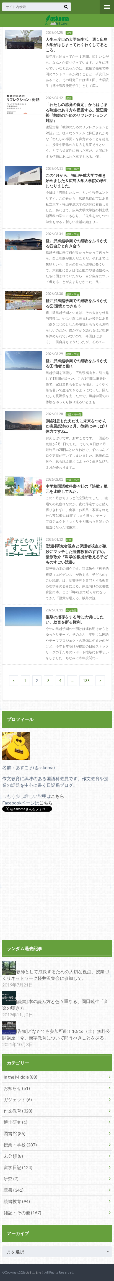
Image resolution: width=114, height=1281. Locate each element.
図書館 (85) (14, 1133)
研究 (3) (11, 1178)
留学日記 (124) (18, 1167)
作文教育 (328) (18, 1110)
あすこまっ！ (35, 1272)
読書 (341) (14, 1189)
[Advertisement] (57, 877)
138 (86, 680)
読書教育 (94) (17, 1201)
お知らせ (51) (17, 1088)
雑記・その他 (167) (22, 1212)
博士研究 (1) (15, 1122)
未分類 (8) (13, 1156)
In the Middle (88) (20, 1076)
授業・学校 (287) (20, 1144)
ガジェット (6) (18, 1099)
